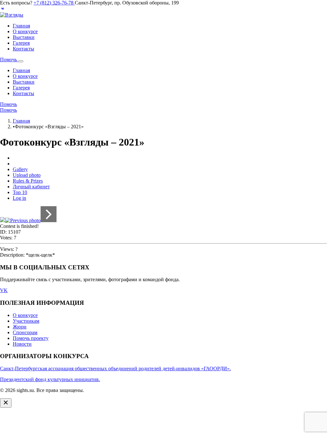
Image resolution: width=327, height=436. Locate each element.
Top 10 (20, 192)
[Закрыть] (5, 403)
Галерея (21, 43)
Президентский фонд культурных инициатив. (50, 379)
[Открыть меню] (20, 61)
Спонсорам (25, 332)
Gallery (20, 169)
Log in (19, 198)
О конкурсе (25, 31)
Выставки (23, 37)
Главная (21, 25)
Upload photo (27, 175)
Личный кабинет (31, 186)
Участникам (26, 321)
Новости (22, 344)
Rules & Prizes (28, 181)
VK (4, 290)
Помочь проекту (31, 338)
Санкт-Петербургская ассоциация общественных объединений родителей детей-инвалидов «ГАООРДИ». (115, 368)
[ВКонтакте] (2, 9)
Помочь (9, 59)
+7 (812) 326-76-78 (54, 2)
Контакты (23, 48)
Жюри (20, 326)
